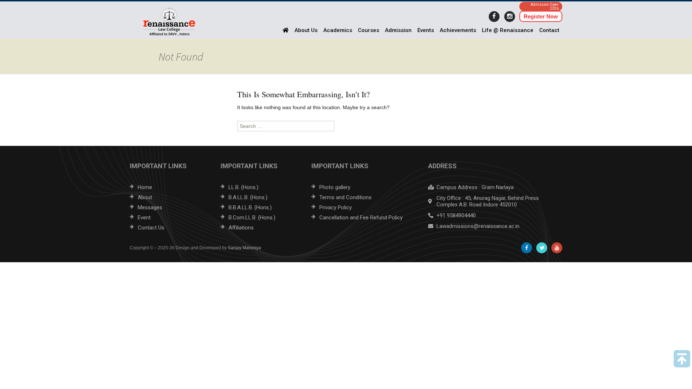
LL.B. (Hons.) (243, 187)
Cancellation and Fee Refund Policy (361, 217)
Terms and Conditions (345, 197)
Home (145, 187)
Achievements (458, 30)
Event (144, 217)
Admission (398, 30)
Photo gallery (334, 187)
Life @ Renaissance (507, 30)
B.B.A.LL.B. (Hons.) (250, 207)
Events (425, 30)
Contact (549, 30)
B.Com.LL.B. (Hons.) (252, 217)
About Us (306, 30)
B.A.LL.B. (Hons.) (248, 197)
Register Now (541, 16)
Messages (150, 207)
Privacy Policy (335, 207)
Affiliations (241, 227)
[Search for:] (346, 126)
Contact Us (151, 227)
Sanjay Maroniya (244, 247)
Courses (368, 30)
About (145, 197)
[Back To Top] (682, 358)
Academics (337, 30)
